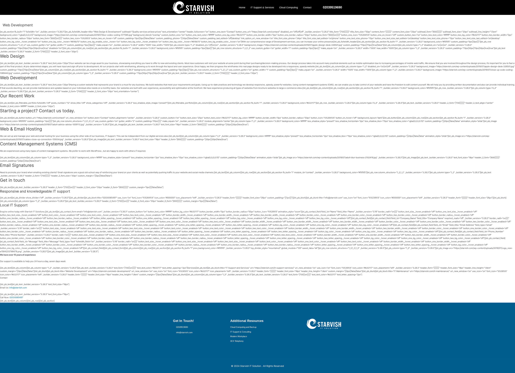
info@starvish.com (18, 287)
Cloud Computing (288, 7)
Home (242, 7)
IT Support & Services (262, 7)
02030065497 (16, 297)
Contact (307, 7)
